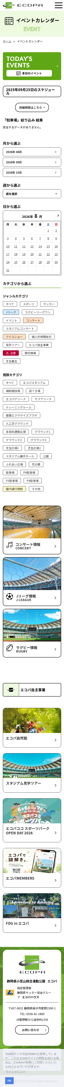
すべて (10, 304)
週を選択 (11, 194)
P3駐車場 (12, 481)
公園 (46, 456)
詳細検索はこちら (30, 107)
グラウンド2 (14, 440)
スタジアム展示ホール (20, 456)
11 (15, 246)
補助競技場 (13, 391)
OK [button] (9, 1080)
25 (15, 262)
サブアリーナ (43, 399)
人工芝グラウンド (17, 423)
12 (23, 246)
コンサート (33, 320)
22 (48, 254)
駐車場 (10, 472)
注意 (13, 353)
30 (56, 262)
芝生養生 (11, 361)
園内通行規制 (14, 489)
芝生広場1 (12, 448)
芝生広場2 (34, 448)
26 (23, 262)
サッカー (49, 304)
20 (32, 254)
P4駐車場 (33, 481)
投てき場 (34, 391)
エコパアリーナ (16, 399)
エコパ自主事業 (39, 345)
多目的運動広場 (16, 432)
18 (15, 254)
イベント (11, 320)
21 (40, 254)
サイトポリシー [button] (16, 1071)
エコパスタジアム (34, 383)
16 (56, 246)
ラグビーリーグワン (37, 312)
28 (40, 262)
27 (32, 262)
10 (7, 246)
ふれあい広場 (14, 464)
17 (7, 254)
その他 (36, 489)
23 (56, 254)
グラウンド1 (42, 432)
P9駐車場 (29, 472)
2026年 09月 (14, 162)
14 (40, 246)
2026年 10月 (14, 172)
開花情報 (30, 353)
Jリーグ (11, 312)
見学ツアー (13, 345)
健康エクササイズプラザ (21, 415)
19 (23, 254)
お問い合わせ (30, 1030)
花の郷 (36, 464)
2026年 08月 (14, 152)
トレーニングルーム (18, 407)
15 (48, 246)
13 (32, 246)
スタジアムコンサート (20, 328)
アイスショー (14, 337)
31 (7, 270)
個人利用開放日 (42, 337)
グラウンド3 (38, 440)
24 (7, 262)
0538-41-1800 (35, 1014)
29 (48, 262)
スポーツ (28, 304)
